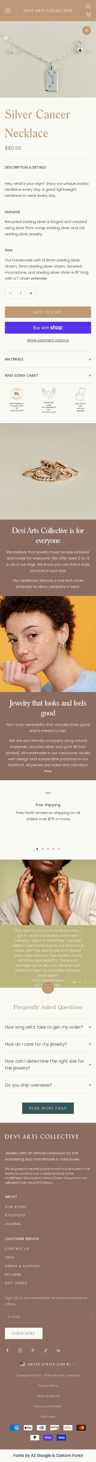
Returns (13, 1274)
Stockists (15, 1215)
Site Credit (47, 1417)
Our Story (15, 1207)
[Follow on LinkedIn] (58, 1350)
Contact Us (17, 1248)
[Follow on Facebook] (7, 1350)
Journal (13, 1224)
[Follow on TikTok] (45, 1350)
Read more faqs (48, 1108)
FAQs (10, 1257)
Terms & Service (47, 1396)
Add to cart (48, 312)
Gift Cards (16, 1283)
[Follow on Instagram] (20, 1350)
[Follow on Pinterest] (33, 1350)
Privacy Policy (48, 1386)
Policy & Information (48, 1406)
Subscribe (23, 1333)
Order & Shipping (22, 1266)
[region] (48, 815)
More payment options (48, 340)
